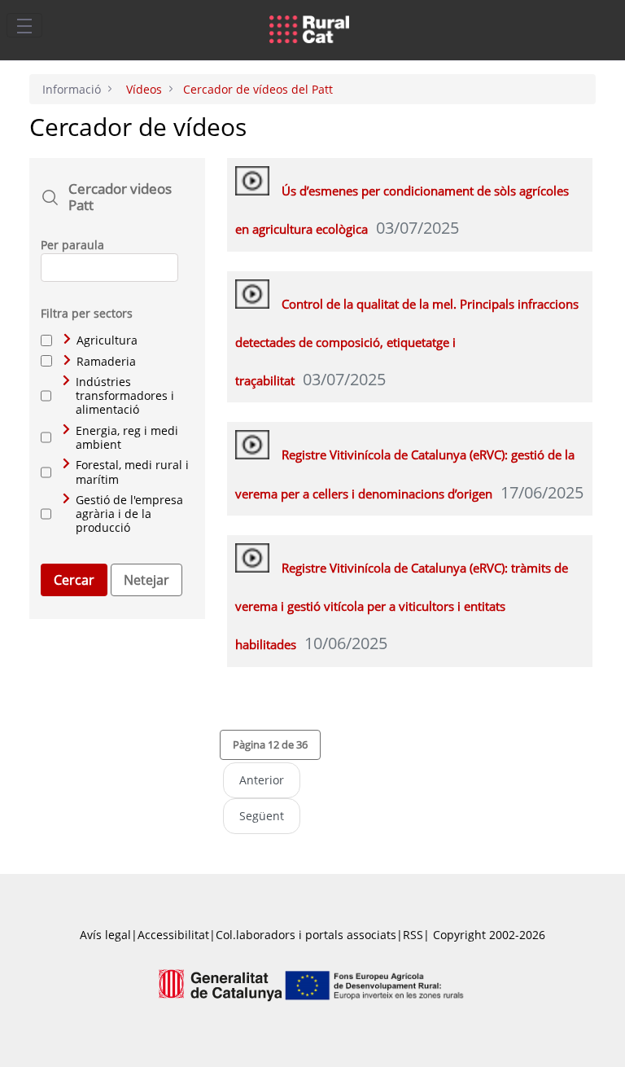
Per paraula (72, 244)
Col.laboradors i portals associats (306, 934)
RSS (413, 934)
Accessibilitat (173, 934)
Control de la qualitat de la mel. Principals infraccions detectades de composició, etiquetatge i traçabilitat (407, 342)
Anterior (261, 780)
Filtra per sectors (87, 313)
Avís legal (105, 934)
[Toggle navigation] (24, 25)
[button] (270, 744)
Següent (261, 815)
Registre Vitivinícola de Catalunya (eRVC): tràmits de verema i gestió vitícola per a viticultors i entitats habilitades (401, 606)
